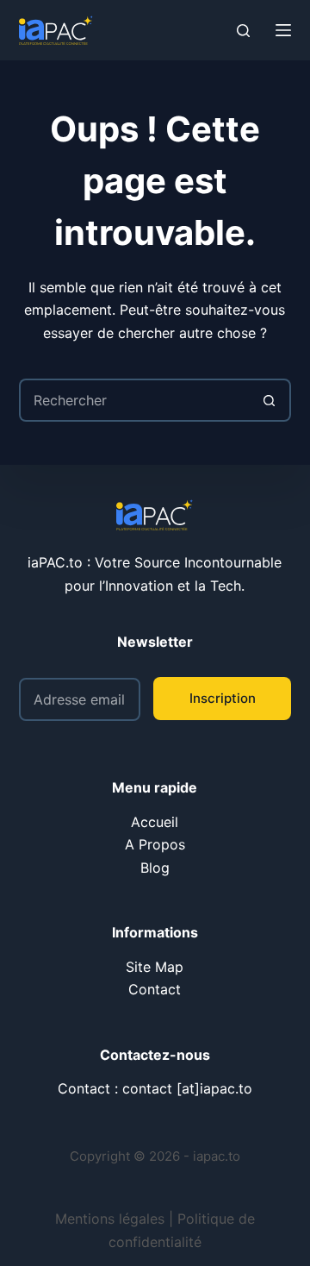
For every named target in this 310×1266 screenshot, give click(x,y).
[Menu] (283, 30)
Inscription (222, 698)
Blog (155, 867)
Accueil (154, 821)
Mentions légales (109, 1218)
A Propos (155, 844)
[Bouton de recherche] (269, 400)
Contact (154, 989)
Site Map (154, 966)
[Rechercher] (243, 30)
